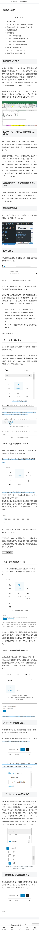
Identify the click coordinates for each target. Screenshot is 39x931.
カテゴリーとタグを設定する (16, 50)
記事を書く (10, 33)
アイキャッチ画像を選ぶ (14, 47)
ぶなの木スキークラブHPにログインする (19, 27)
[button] (35, 522)
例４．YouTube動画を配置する (18, 44)
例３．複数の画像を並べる (17, 41)
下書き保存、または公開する (16, 53)
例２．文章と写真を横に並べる (18, 39)
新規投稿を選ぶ (12, 30)
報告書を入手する (12, 21)
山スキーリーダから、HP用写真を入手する (20, 24)
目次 (16, 17)
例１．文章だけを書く (16, 36)
